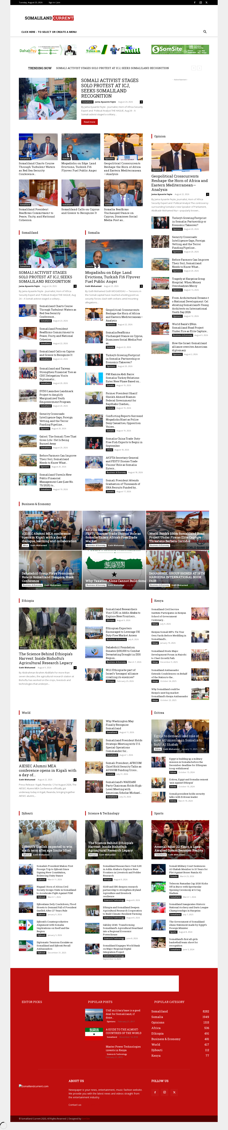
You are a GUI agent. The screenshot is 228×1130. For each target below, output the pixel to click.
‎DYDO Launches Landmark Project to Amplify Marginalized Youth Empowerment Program (56, 396)
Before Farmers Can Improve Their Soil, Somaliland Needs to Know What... (58, 459)
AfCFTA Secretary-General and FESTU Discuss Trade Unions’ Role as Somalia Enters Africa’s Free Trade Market (113, 535)
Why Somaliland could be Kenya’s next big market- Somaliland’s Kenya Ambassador (169, 693)
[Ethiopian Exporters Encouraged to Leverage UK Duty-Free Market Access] (94, 633)
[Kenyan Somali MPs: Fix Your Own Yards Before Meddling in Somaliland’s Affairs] (200, 636)
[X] (206, 2)
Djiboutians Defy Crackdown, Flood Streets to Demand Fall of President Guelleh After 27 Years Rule (56, 907)
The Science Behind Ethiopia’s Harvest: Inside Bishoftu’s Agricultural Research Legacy (46, 658)
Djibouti (26, 854)
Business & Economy (116, 472)
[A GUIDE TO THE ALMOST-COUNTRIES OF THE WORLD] (94, 1034)
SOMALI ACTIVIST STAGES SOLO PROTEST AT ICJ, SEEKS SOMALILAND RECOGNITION (112, 68)
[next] (199, 68)
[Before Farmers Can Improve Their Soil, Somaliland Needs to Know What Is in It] (28, 460)
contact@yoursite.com (95, 1104)
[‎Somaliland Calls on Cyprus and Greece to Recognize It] (80, 192)
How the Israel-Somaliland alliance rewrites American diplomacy (189, 346)
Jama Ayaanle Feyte (105, 101)
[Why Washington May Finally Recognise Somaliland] (94, 725)
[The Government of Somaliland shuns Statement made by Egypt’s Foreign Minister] (158, 925)
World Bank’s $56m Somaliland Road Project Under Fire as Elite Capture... (190, 327)
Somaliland (87, 102)
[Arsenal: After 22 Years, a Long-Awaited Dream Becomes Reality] (180, 839)
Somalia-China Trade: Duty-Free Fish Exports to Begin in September (124, 442)
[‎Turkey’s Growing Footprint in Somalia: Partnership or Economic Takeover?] (94, 359)
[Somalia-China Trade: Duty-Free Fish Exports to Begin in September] (94, 443)
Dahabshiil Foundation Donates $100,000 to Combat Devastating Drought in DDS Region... (123, 653)
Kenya (155, 624)
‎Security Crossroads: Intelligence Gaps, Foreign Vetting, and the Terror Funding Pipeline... (56, 419)
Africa (25, 545)
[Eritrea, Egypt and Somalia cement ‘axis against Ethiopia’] (158, 782)
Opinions (109, 158)
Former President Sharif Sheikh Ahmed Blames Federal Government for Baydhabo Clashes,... (121, 399)
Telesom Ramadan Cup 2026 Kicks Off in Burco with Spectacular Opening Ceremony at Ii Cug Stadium (188, 888)
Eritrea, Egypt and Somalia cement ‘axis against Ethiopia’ (188, 781)
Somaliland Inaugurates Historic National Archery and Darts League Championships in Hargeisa (188, 907)
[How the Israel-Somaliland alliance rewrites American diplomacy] (160, 347)
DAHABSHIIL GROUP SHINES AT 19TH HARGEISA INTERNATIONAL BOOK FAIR (177, 577)
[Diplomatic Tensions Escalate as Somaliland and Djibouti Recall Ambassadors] (26, 945)
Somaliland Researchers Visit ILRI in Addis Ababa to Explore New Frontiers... (123, 612)
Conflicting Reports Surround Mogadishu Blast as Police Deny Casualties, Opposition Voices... (124, 421)
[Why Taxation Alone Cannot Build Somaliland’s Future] (114, 570)
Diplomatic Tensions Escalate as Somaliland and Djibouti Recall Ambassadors (55, 945)
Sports (173, 932)
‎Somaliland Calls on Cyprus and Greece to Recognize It (80, 211)
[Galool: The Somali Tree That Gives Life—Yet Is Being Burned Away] (28, 441)
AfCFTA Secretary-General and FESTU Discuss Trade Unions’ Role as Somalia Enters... (122, 463)
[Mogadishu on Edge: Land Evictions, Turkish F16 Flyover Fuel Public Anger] (80, 146)
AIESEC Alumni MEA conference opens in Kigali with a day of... (47, 770)
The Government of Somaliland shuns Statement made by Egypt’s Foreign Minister (188, 925)
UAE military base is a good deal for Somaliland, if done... (123, 1014)
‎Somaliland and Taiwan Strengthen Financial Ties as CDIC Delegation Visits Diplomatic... (58, 374)
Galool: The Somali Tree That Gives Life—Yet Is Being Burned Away (58, 440)
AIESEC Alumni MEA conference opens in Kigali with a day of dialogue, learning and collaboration (49, 537)
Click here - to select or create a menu (49, 32)
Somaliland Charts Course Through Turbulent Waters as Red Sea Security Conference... (37, 168)
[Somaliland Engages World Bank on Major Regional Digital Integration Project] (92, 949)
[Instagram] (200, 2)
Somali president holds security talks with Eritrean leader (187, 795)
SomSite (86, 1118)
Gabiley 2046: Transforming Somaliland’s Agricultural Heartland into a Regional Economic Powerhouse (123, 929)
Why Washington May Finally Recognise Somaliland (120, 724)
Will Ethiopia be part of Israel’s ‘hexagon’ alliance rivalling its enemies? (122, 673)
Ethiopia (23, 648)
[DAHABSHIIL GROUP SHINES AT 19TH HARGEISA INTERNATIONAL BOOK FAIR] (177, 570)
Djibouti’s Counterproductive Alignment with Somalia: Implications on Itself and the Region (53, 926)
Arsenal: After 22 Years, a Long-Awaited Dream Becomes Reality (178, 848)
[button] (205, 32)
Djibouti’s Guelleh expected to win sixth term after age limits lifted (47, 848)
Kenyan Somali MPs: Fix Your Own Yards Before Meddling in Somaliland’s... (168, 635)
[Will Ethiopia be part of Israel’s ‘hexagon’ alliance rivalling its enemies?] (94, 674)
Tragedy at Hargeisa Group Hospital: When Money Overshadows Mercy (188, 282)
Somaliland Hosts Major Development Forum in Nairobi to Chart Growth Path (168, 654)
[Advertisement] (144, 18)
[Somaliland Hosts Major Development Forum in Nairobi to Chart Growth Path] (200, 655)
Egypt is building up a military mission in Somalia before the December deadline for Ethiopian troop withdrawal (188, 763)
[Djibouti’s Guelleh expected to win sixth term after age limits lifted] (48, 839)
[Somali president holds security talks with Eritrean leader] (158, 797)
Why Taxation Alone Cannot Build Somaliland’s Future (127, 581)
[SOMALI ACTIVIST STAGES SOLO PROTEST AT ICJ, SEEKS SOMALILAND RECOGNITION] (48, 99)
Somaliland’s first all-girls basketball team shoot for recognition (183, 942)
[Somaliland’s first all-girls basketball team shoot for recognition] (158, 942)
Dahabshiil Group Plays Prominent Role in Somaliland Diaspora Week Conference (48, 577)
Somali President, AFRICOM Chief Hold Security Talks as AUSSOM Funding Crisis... (124, 766)
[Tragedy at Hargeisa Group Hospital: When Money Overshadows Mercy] (160, 283)
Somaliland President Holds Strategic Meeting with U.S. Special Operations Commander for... (124, 746)
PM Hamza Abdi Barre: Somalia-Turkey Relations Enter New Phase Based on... (123, 378)
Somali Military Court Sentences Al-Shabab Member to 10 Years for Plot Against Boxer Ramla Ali (188, 869)
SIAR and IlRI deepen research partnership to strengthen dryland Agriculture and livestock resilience (122, 891)
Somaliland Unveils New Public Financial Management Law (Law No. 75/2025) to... (56, 480)
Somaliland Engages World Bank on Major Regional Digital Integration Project (121, 949)
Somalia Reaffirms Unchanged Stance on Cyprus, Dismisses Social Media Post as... (121, 214)
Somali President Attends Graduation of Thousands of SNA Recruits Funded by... (123, 484)
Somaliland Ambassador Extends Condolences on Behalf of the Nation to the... (169, 673)
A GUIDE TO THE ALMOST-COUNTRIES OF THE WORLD (123, 1031)
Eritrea (158, 749)
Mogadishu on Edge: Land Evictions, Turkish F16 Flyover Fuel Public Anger (79, 166)
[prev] (193, 68)
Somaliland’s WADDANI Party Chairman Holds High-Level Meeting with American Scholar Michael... (124, 787)
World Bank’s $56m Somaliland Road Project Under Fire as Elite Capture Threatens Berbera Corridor (177, 537)
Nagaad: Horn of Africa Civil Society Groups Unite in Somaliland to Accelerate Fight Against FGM (56, 890)
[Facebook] (194, 2)
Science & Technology (114, 900)
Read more (89, 122)
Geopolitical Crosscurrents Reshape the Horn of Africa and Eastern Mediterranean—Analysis (122, 168)
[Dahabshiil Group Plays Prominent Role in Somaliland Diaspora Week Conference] (50, 570)
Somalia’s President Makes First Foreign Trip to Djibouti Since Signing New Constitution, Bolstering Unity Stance (55, 870)
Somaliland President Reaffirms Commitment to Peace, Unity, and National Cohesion (37, 214)
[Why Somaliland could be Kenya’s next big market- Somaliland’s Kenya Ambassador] (200, 693)
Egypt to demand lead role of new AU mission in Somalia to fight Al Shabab (178, 740)
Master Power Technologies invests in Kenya (123, 1048)
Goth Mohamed (93, 286)
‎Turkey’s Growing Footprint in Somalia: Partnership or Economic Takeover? (123, 358)
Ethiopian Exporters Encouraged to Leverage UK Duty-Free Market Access (123, 632)
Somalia (66, 158)
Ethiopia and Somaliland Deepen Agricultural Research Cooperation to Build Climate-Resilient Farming (122, 910)
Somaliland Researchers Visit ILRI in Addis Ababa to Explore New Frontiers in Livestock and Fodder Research (122, 870)
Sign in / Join (54, 2)
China (109, 450)
